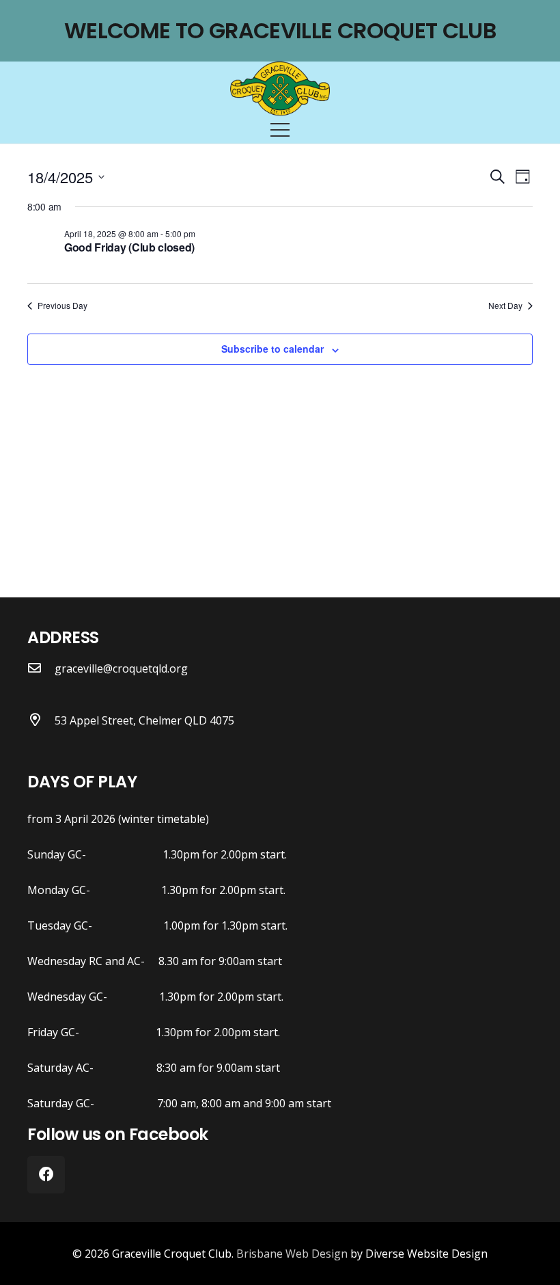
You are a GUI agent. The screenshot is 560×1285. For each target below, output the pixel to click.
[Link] (280, 89)
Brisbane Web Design (292, 1253)
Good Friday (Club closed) (129, 247)
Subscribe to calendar (272, 348)
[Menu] (280, 130)
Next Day (505, 305)
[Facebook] (46, 1174)
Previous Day (62, 305)
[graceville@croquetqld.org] (41, 668)
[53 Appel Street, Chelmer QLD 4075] (41, 720)
